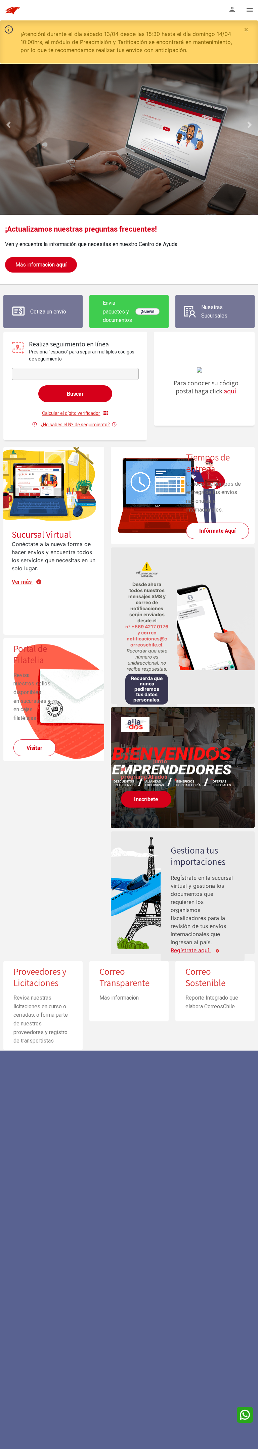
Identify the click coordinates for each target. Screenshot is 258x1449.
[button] (8, 200)
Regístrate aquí (191, 950)
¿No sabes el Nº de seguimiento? (75, 424)
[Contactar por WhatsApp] (245, 1415)
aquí (230, 391)
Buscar (75, 394)
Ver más (22, 582)
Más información (41, 264)
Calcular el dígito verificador (71, 413)
